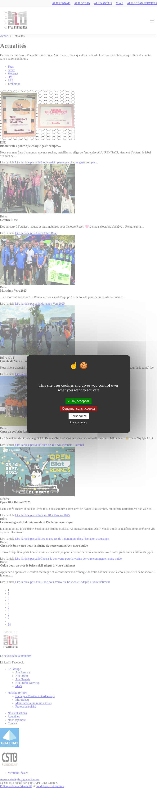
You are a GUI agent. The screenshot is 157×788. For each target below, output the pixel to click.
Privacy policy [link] (78, 422)
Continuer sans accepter (78, 408)
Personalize (78, 416)
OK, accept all (80, 401)
